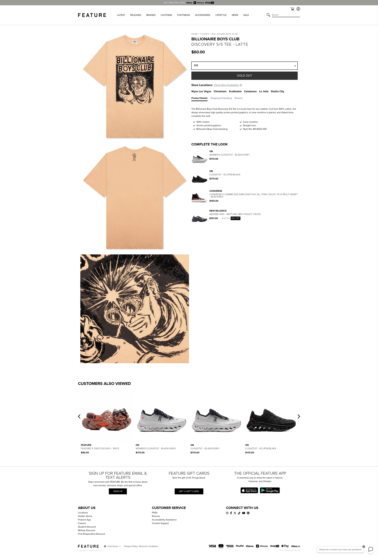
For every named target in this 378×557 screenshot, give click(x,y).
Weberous (296, 550)
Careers (82, 523)
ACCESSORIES (202, 15)
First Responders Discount (91, 533)
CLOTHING (166, 15)
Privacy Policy (131, 546)
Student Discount (87, 526)
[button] (79, 416)
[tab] (201, 99)
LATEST (121, 15)
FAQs (154, 512)
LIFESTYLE (221, 15)
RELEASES (135, 15)
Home (194, 34)
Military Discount (86, 530)
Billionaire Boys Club (225, 34)
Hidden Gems (85, 516)
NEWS (235, 15)
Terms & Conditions (148, 546)
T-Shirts (205, 34)
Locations (83, 512)
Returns (156, 516)
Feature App (84, 519)
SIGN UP (117, 491)
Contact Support (160, 523)
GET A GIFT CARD (189, 491)
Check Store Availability (226, 85)
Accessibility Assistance (164, 519)
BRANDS (150, 15)
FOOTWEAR (183, 15)
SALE (246, 15)
